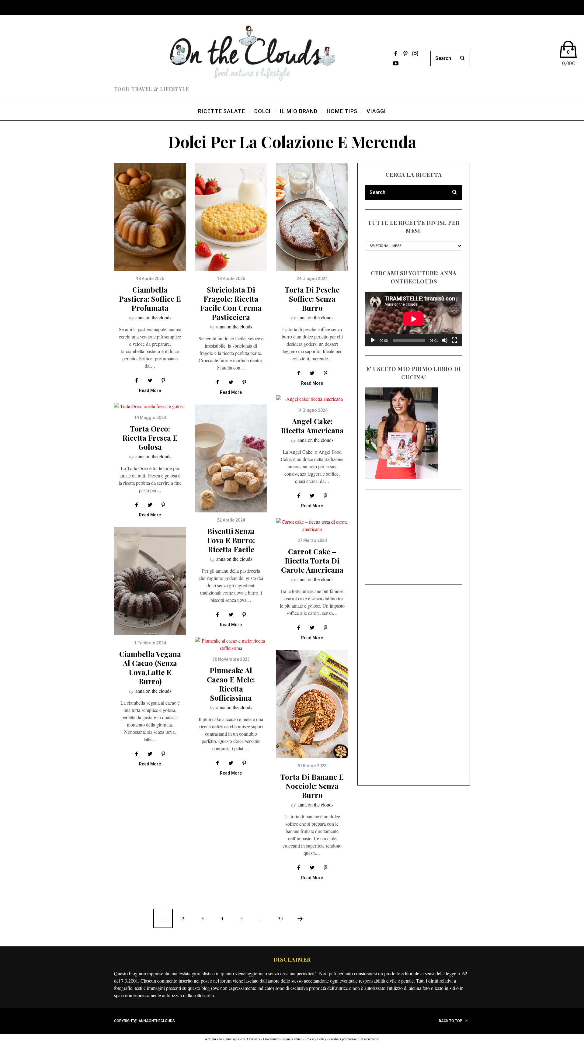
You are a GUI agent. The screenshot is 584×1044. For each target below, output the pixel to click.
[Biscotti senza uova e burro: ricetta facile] (231, 458)
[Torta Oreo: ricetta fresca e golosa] (150, 406)
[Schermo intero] (454, 340)
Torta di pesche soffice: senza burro (312, 299)
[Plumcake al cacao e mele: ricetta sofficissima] (231, 644)
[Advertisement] (413, 537)
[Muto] (445, 340)
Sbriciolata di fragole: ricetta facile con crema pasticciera (231, 303)
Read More (150, 390)
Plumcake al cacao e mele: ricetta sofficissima (231, 683)
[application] (413, 319)
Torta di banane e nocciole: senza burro (312, 786)
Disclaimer (271, 1038)
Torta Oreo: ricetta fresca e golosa (150, 438)
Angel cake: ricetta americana (312, 425)
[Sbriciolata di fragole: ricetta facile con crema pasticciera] (231, 217)
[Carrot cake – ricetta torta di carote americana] (312, 525)
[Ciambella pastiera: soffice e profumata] (150, 217)
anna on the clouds (153, 317)
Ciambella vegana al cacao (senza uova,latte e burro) (150, 667)
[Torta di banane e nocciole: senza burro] (312, 704)
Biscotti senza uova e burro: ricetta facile (231, 540)
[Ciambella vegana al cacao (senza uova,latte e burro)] (150, 581)
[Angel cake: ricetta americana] (312, 399)
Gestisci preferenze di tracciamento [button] (354, 1038)
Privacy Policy (315, 1038)
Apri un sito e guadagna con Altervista (232, 1038)
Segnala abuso (292, 1038)
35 (280, 918)
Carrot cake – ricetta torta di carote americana (312, 560)
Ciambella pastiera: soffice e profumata (150, 299)
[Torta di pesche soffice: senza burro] (312, 217)
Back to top (451, 1021)
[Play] (373, 340)
